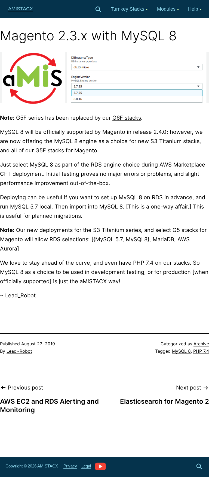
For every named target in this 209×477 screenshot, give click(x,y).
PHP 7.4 (201, 351)
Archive (201, 343)
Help (193, 9)
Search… (98, 9)
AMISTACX (20, 8)
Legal (86, 466)
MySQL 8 (181, 351)
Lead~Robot (19, 351)
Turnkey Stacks (127, 9)
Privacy (70, 466)
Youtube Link (100, 466)
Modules (166, 9)
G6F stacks (126, 117)
